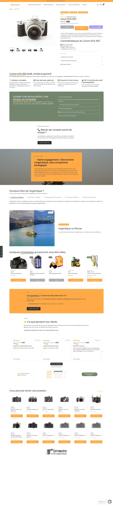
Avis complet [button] (16, 359)
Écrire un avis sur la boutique (89, 374)
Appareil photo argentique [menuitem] (34, 4)
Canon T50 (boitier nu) (64, 435)
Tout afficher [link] (100, 391)
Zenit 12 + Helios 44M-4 (48, 409)
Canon (12, 406)
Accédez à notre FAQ (34, 308)
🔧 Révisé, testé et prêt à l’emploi (68, 60)
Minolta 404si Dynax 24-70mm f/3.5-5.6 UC (16, 436)
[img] (16, 340)
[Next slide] (102, 351)
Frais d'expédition (63, 23)
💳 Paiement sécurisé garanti (65, 108)
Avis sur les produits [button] (56, 366)
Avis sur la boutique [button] (56, 364)
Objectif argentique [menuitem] (48, 4)
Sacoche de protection (16, 273)
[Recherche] (97, 4)
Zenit (44, 406)
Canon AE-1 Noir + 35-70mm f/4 (16, 410)
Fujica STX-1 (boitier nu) (32, 409)
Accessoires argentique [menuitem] (74, 4)
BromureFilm (13, 270)
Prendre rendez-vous (44, 142)
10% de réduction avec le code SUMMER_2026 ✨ (56, 1)
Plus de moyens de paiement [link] (96, 29)
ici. (63, 85)
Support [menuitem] (84, 4)
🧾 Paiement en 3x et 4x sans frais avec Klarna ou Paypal (71, 112)
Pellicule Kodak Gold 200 (55, 273)
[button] (1, 251)
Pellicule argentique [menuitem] (60, 4)
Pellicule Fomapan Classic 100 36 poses (37, 274)
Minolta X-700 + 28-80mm (63, 410)
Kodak (50, 270)
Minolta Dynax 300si (95, 409)
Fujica (28, 406)
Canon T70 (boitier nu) (48, 435)
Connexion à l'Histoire (72, 197)
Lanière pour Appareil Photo (94, 273)
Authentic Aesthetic (17, 197)
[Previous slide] (10, 351)
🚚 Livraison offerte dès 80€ (65, 97)
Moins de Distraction (89, 197)
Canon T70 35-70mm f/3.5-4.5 (32, 436)
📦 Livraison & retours (65, 64)
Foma (31, 270)
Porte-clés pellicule (72, 273)
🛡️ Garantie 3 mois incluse (66, 57)
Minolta (60, 406)
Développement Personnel (53, 197)
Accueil (10, 9)
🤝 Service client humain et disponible (67, 115)
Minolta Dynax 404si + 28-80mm (79, 410)
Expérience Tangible (34, 197)
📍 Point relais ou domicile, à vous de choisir (68, 104)
